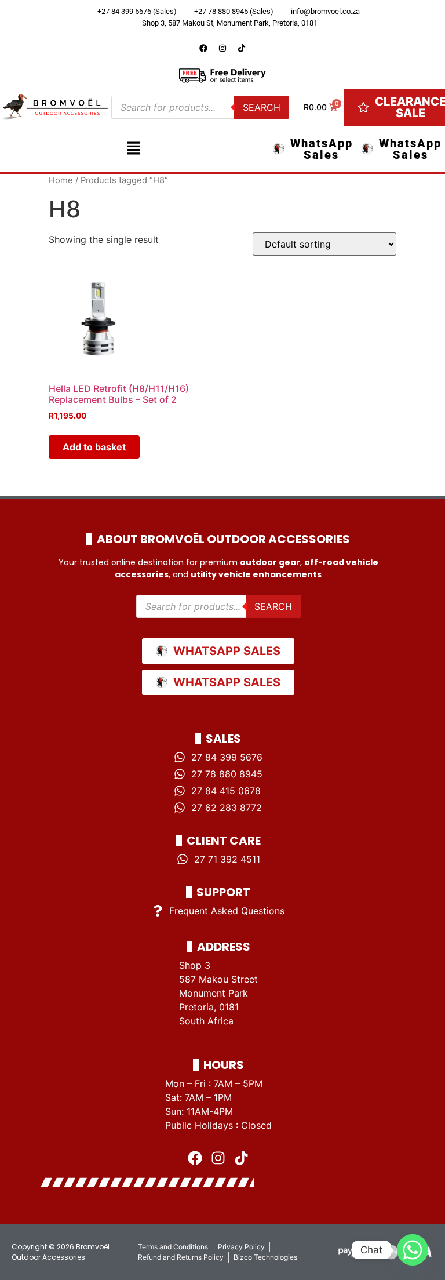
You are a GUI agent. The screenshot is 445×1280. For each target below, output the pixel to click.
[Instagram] (222, 48)
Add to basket (94, 447)
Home (61, 180)
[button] (133, 148)
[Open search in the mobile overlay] (200, 107)
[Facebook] (203, 48)
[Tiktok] (242, 48)
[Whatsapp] (412, 1250)
